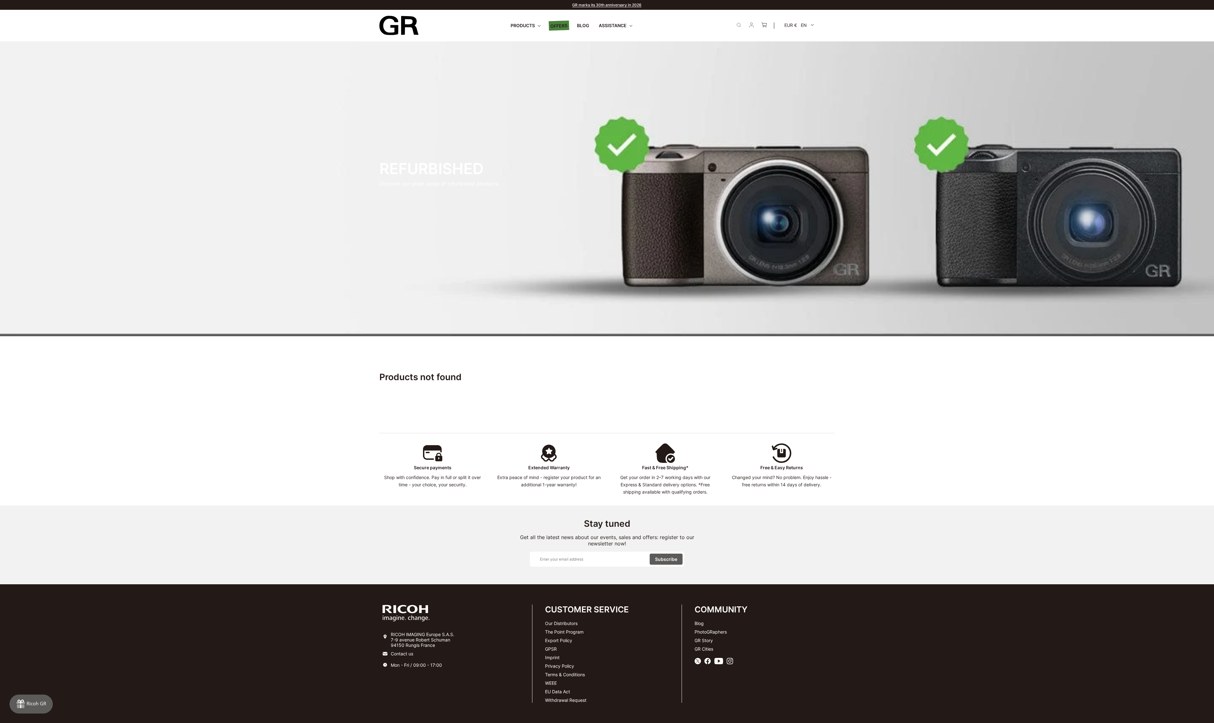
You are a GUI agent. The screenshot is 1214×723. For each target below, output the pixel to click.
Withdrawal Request (565, 700)
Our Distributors (561, 623)
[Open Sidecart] (764, 25)
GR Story (704, 640)
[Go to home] (399, 25)
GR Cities (704, 649)
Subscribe (666, 559)
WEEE (551, 683)
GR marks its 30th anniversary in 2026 (606, 5)
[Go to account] (751, 25)
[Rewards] (31, 704)
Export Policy (558, 640)
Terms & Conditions (565, 674)
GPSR (551, 649)
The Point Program (564, 632)
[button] (799, 25)
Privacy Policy (559, 666)
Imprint (552, 657)
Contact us (402, 653)
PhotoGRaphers (711, 632)
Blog (699, 623)
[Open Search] (739, 24)
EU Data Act (557, 691)
